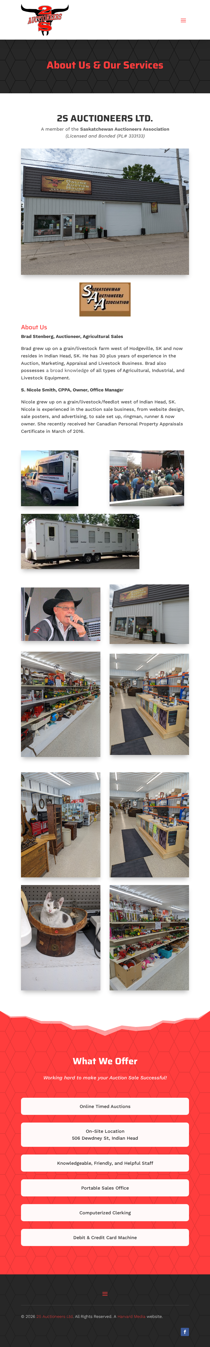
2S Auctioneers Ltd (54, 1316)
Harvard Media (131, 1316)
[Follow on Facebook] (185, 1332)
